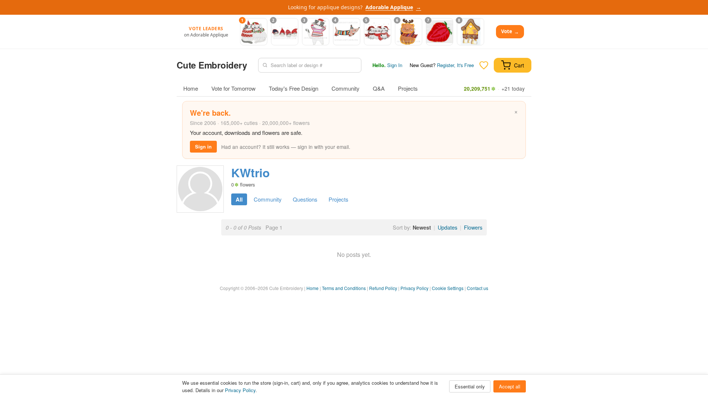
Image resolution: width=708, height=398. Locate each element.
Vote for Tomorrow (233, 88)
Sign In (394, 65)
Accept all (509, 386)
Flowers (473, 227)
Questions (305, 199)
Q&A (379, 88)
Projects (408, 88)
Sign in (203, 146)
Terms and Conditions (344, 288)
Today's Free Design (293, 88)
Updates (447, 227)
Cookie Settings (448, 288)
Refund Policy (383, 288)
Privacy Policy (414, 288)
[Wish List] (484, 65)
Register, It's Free (455, 65)
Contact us (477, 288)
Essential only (470, 386)
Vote (510, 31)
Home (190, 88)
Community (346, 88)
